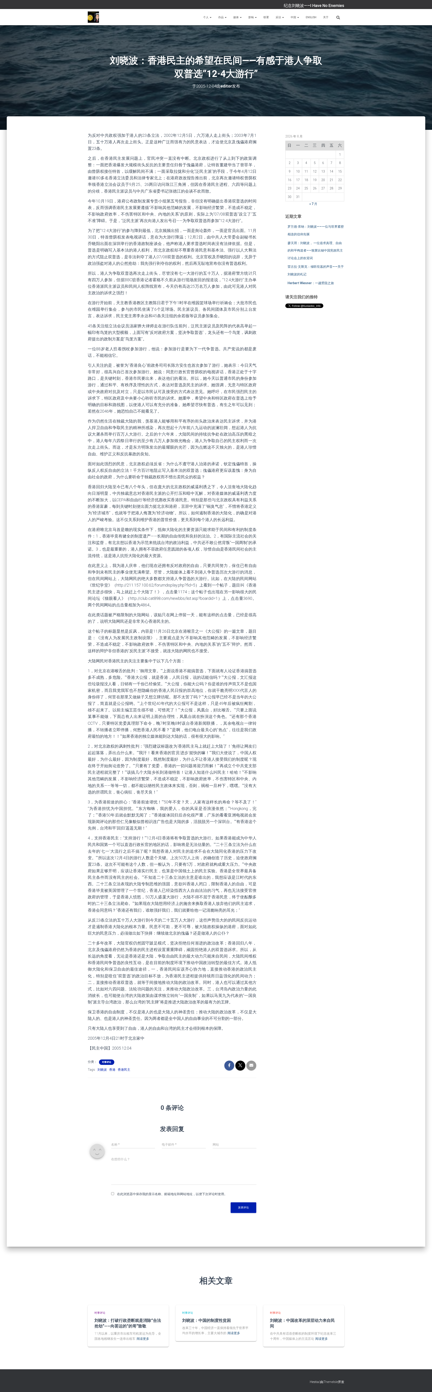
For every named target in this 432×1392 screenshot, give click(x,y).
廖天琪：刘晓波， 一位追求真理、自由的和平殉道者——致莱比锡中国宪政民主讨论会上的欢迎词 (315, 250)
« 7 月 (313, 204)
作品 (221, 17)
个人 (206, 17)
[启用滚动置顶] (423, 1383)
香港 (112, 1069)
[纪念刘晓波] (93, 17)
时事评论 (106, 1062)
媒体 (236, 17)
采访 (279, 17)
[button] (210, 17)
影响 (251, 17)
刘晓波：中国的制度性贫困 (206, 1320)
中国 (294, 17)
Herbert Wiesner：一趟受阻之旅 (311, 283)
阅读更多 (143, 1338)
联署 (266, 17)
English (311, 17)
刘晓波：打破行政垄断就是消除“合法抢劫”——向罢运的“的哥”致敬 (127, 1323)
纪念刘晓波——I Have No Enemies (314, 5)
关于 (325, 17)
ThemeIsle (330, 1382)
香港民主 (124, 1069)
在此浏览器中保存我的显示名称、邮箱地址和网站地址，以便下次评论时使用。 (172, 1194)
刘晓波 (102, 1069)
